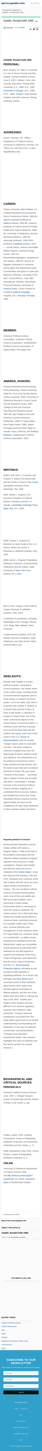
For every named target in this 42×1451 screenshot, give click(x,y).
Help (20, 1415)
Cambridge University (21, 505)
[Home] (13, 3)
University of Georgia (13, 90)
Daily (21, 1440)
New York (8, 508)
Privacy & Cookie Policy (21, 1427)
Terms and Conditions (21, 1433)
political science (10, 223)
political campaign (21, 292)
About (16, 1237)
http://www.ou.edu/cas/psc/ (20, 1175)
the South (33, 482)
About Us (24, 1408)
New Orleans (27, 209)
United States (24, 872)
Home (16, 1408)
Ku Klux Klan (21, 730)
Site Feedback (21, 1421)
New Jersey (22, 979)
